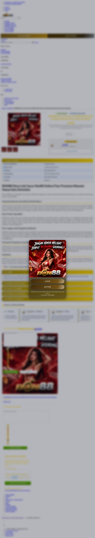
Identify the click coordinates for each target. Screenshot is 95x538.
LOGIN (47, 281)
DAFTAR (47, 287)
